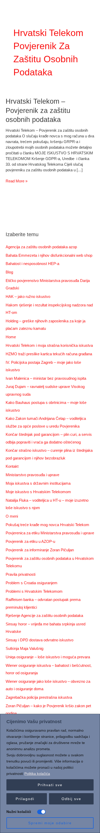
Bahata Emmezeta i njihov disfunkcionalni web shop (49, 255)
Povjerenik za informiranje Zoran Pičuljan (40, 550)
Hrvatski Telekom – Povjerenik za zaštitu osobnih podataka (38, 110)
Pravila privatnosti (20, 574)
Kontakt (12, 466)
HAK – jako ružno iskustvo (28, 297)
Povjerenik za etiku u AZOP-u (30, 541)
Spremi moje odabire (50, 823)
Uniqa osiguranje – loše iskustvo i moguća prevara (48, 657)
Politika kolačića (37, 774)
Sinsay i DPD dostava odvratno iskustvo (39, 640)
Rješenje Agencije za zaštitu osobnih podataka (44, 616)
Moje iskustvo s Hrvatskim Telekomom (38, 492)
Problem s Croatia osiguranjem (31, 583)
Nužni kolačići (18, 812)
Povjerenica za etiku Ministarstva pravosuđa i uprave (50, 533)
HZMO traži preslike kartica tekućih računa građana (49, 354)
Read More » (16, 181)
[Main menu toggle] (89, 9)
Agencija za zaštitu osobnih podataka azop (41, 247)
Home (11, 337)
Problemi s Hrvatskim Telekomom (34, 591)
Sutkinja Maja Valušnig (24, 648)
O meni (12, 516)
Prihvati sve (50, 785)
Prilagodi (25, 799)
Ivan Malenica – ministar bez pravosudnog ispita (46, 378)
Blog (9, 272)
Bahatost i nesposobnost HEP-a (32, 264)
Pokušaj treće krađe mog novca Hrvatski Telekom (47, 525)
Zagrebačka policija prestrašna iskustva (39, 697)
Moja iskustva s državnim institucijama (38, 483)
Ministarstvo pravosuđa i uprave (32, 475)
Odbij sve (71, 799)
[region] (50, 773)
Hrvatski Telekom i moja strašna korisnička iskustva (49, 345)
